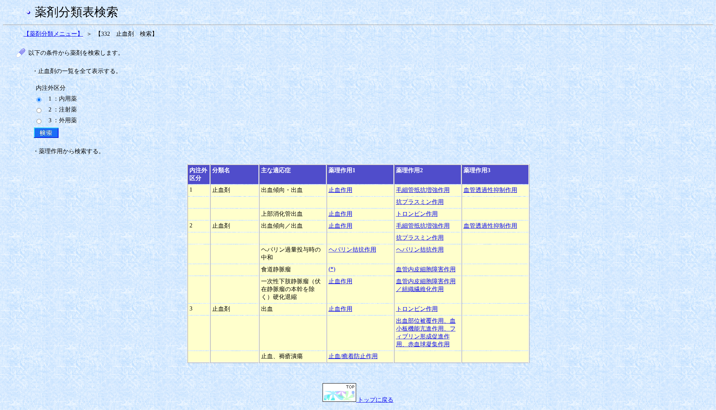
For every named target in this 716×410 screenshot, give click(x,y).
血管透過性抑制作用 (490, 190)
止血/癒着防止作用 (353, 356)
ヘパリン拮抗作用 (352, 249)
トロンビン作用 (417, 214)
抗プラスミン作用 (420, 202)
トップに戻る (374, 400)
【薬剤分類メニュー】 (53, 34)
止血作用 (340, 190)
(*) (332, 269)
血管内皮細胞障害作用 (426, 269)
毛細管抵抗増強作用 (423, 190)
